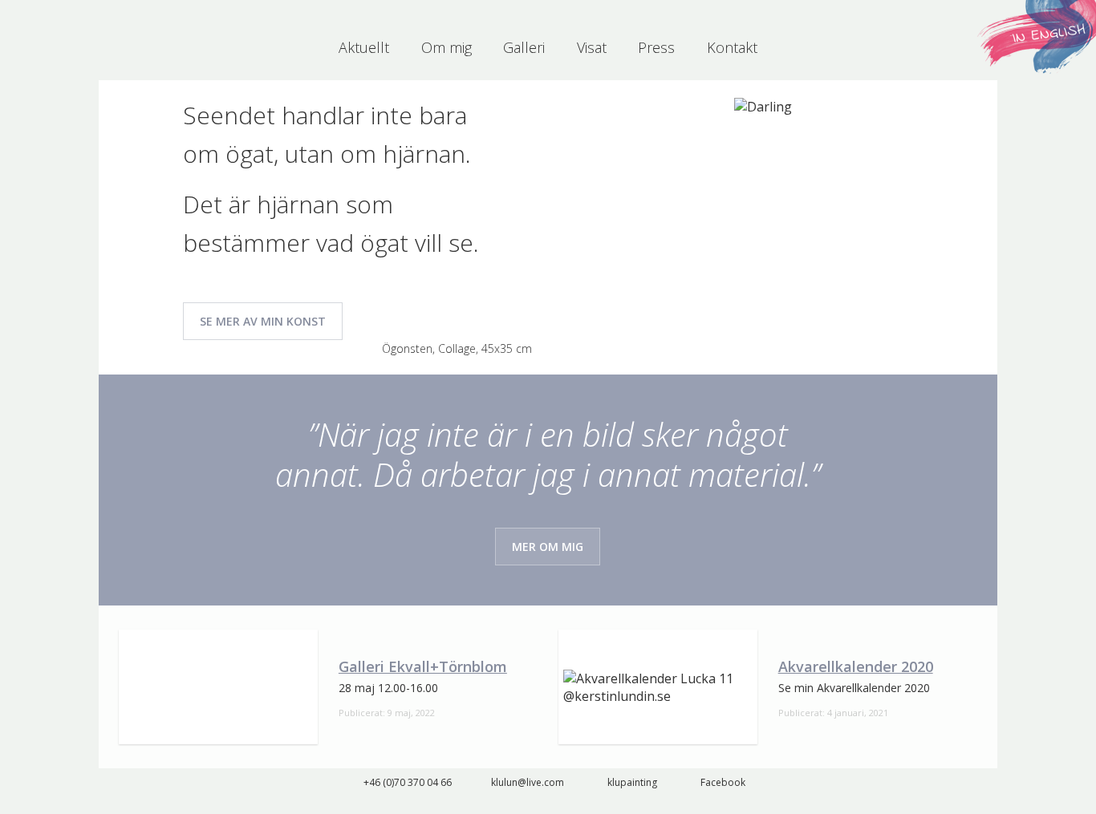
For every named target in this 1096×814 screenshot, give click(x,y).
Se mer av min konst (263, 321)
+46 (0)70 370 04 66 (407, 782)
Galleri (524, 47)
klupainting (632, 782)
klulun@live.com (527, 782)
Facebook (722, 782)
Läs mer (328, 687)
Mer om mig (547, 546)
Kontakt (732, 47)
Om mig (446, 47)
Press (656, 47)
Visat (592, 47)
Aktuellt (364, 47)
